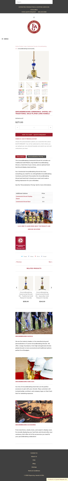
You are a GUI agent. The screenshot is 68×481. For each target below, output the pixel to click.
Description (20, 156)
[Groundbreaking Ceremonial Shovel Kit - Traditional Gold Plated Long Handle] (34, 66)
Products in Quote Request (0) (57, 479)
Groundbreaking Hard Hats (24, 381)
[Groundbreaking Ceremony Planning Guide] (20, 249)
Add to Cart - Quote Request (34, 134)
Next (50, 262)
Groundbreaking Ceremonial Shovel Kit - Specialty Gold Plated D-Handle (42, 295)
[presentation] (16, 288)
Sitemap (34, 467)
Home (17, 46)
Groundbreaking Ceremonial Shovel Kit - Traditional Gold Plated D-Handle (26, 295)
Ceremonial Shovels (32, 46)
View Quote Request (29, 12)
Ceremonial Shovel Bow (23, 201)
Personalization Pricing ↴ (36, 156)
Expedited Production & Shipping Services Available (34, 7)
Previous (19, 262)
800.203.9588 (42, 12)
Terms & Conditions (34, 470)
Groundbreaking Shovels (24, 336)
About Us (34, 456)
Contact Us (34, 453)
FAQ (34, 460)
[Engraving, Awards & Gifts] (34, 27)
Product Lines (22, 46)
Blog (34, 463)
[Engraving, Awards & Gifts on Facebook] (34, 17)
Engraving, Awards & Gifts (36, 475)
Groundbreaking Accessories (25, 424)
